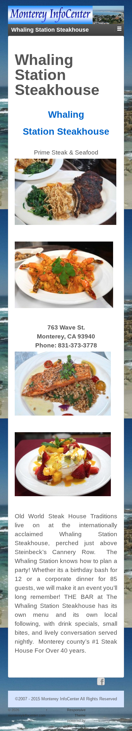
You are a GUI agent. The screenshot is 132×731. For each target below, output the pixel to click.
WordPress (77, 726)
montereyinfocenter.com (26, 715)
